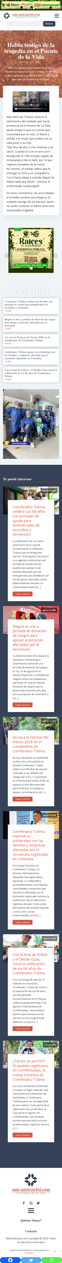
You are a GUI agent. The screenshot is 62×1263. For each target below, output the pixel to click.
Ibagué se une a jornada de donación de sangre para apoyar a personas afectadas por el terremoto (30, 638)
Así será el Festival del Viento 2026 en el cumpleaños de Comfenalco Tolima (30, 744)
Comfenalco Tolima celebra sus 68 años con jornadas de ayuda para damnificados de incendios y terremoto (29, 520)
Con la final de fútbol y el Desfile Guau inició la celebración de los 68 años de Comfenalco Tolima (30, 963)
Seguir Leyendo (22, 593)
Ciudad (8, 310)
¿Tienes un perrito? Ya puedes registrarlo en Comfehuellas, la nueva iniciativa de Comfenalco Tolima (30, 1070)
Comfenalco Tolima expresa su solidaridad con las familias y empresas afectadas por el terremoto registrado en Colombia (30, 845)
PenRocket (29, 1253)
